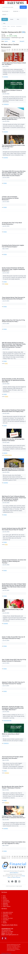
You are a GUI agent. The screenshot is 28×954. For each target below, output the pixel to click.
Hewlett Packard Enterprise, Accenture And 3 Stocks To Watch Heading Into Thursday (14, 561)
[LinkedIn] (15, 881)
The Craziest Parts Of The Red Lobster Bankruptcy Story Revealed (12, 757)
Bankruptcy (7, 802)
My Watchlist (15, 11)
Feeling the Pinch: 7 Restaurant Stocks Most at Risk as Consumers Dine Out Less (14, 816)
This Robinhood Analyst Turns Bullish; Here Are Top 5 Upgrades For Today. (13, 842)
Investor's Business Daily (7, 720)
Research (22, 41)
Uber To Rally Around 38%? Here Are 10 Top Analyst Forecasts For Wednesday (14, 660)
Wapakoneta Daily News (17, 944)
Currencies (13, 26)
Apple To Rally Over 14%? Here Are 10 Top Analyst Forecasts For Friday (13, 320)
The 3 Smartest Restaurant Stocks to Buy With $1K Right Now (13, 146)
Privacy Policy (14, 946)
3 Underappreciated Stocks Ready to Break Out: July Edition (14, 63)
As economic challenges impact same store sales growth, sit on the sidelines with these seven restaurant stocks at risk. (14, 824)
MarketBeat (5, 453)
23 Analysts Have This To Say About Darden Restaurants (12, 223)
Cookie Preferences (15, 948)
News (8, 26)
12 (19, 49)
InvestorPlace (6, 76)
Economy (10, 455)
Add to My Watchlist (5, 39)
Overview (4, 26)
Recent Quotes (5, 11)
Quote (6, 41)
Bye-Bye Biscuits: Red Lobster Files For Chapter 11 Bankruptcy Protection (12, 787)
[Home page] (15, 2)
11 (17, 49)
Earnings (6, 396)
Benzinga (5, 183)
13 (22, 49)
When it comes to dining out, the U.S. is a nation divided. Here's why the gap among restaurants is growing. (13, 716)
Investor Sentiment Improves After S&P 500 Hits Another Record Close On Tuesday (14, 529)
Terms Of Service (16, 877)
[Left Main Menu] (2, 2)
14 (24, 49)
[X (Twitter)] (8, 881)
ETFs (18, 19)
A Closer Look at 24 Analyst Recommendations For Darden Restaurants (10, 198)
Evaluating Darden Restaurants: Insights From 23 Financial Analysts (13, 246)
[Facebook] (12, 881)
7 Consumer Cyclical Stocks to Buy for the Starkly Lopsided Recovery (13, 118)
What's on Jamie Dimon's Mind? (11, 734)
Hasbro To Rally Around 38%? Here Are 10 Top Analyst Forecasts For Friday (13, 637)
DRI (23, 32)
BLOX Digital (13, 950)
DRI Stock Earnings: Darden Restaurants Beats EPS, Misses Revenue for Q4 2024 (13, 469)
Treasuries (5, 28)
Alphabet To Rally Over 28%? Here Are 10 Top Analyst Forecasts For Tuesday (13, 682)
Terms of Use (9, 946)
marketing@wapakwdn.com (11, 934)
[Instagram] (19, 881)
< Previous (4, 50)
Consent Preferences (6, 953)
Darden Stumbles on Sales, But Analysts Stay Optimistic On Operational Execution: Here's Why (13, 380)
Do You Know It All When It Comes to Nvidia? (12, 91)
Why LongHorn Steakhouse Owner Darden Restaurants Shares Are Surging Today (13, 410)
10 (14, 49)
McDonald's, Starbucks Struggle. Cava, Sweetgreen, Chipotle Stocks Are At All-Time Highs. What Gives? (13, 708)
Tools (4, 23)
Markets (4, 19)
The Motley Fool (6, 104)
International (18, 26)
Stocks (11, 19)
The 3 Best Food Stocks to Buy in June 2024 (12, 610)
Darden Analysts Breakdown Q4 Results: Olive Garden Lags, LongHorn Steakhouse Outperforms (13, 269)
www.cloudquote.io (14, 872)
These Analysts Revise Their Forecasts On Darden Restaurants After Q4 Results (13, 298)
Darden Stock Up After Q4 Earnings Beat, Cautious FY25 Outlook (13, 439)
